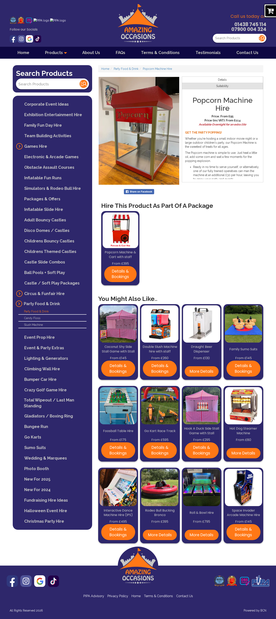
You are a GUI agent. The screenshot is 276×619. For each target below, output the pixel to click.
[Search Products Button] (262, 38)
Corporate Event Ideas (46, 104)
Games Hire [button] (35, 146)
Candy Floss (32, 318)
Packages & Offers (42, 198)
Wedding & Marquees (45, 458)
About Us (91, 52)
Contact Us (247, 52)
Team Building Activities (47, 135)
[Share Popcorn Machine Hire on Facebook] (139, 191)
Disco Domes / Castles (47, 230)
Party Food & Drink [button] (42, 303)
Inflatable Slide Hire (43, 209)
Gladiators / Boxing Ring (48, 416)
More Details (201, 371)
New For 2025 (37, 479)
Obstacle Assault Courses (49, 167)
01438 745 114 (250, 24)
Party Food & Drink (36, 311)
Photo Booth (36, 468)
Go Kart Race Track (160, 431)
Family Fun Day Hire (43, 125)
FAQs (120, 52)
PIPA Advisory (93, 596)
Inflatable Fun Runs (43, 177)
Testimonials (208, 52)
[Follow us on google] (30, 38)
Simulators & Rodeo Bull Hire (52, 188)
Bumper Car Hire (40, 379)
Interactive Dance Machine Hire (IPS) (118, 512)
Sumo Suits (35, 447)
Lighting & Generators (46, 358)
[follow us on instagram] (22, 38)
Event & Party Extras (44, 347)
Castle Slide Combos (44, 262)
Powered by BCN (255, 610)
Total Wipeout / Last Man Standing (49, 403)
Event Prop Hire (39, 337)
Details (222, 79)
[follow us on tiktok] (37, 38)
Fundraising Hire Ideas (46, 500)
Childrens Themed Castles (50, 251)
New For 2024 (37, 489)
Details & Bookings (120, 274)
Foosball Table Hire (118, 431)
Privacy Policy (117, 596)
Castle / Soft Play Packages (52, 283)
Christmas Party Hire (44, 521)
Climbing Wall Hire (42, 368)
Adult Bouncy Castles (45, 220)
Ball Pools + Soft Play (44, 272)
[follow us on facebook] (14, 38)
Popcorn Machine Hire (157, 68)
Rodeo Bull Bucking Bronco (160, 512)
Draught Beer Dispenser (201, 349)
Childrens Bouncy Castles (49, 241)
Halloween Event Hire (45, 510)
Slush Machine (33, 324)
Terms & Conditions (160, 52)
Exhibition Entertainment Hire (53, 114)
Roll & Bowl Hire (202, 513)
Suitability (222, 86)
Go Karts (32, 437)
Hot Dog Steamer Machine (243, 430)
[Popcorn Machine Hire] (139, 130)
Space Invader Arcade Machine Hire (243, 512)
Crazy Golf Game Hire (45, 390)
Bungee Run (36, 426)
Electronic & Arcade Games (51, 156)
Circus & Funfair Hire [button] (44, 293)
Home (23, 52)
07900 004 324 (248, 29)
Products (54, 52)
